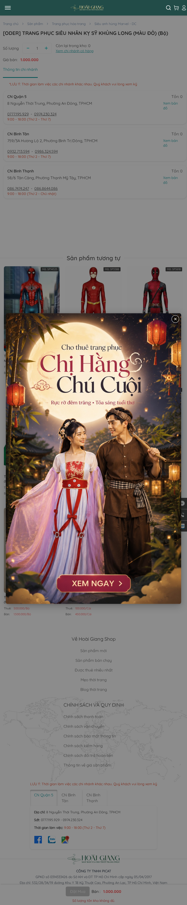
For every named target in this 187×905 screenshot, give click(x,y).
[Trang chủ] (90, 7)
